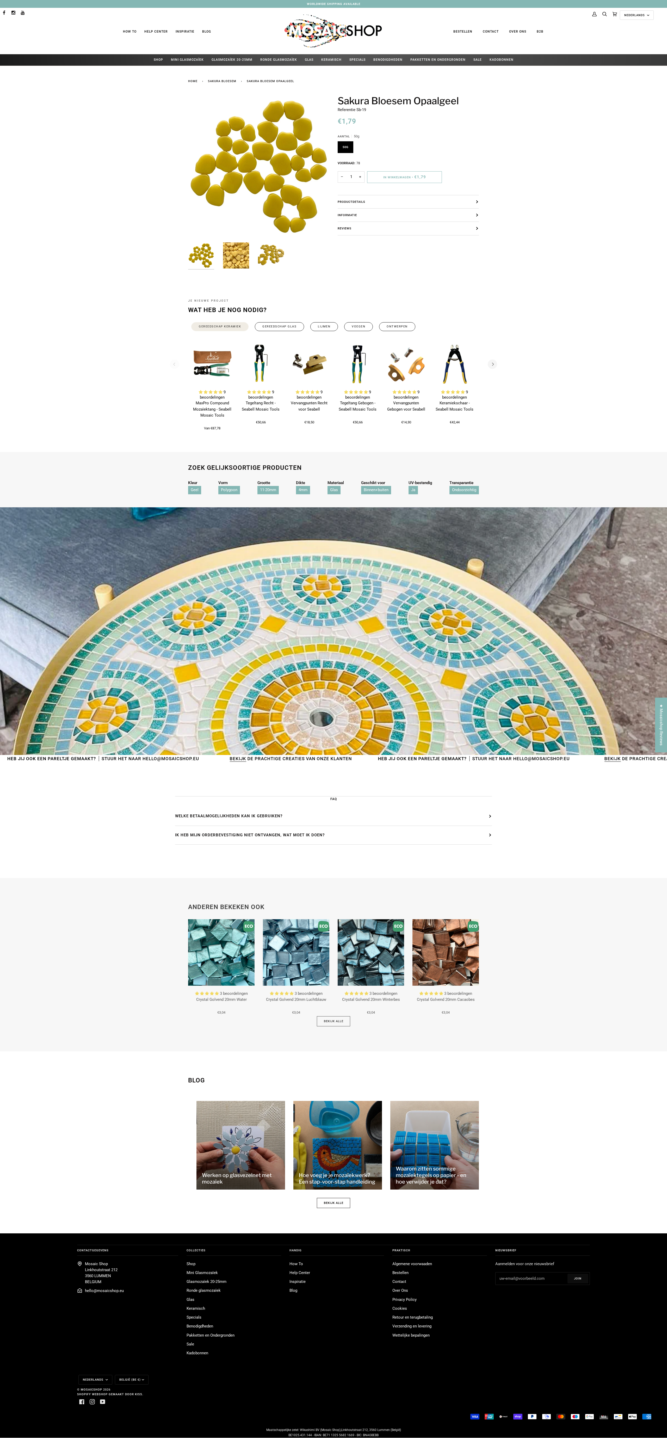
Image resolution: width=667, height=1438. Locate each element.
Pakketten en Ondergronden (210, 1335)
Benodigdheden (200, 1326)
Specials (194, 1317)
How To (130, 31)
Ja (413, 490)
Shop (191, 1264)
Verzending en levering (411, 1326)
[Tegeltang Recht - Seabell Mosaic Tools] (261, 364)
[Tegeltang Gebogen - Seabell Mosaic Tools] (358, 364)
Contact (491, 31)
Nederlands (635, 15)
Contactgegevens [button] (93, 1250)
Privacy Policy (404, 1299)
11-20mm (268, 490)
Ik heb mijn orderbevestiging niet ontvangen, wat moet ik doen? (250, 835)
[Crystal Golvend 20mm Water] (221, 952)
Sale (190, 1344)
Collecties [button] (196, 1250)
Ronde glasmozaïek (204, 1290)
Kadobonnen (197, 1353)
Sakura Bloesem (222, 81)
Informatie (347, 215)
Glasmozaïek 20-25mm (206, 1281)
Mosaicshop (91, 1389)
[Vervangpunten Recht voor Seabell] (309, 364)
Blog (206, 31)
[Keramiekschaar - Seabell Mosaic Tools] (455, 364)
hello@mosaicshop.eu (104, 1291)
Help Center (156, 31)
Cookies (399, 1308)
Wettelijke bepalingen (411, 1335)
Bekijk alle (333, 1021)
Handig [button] (295, 1250)
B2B (540, 31)
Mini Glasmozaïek (202, 1273)
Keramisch (196, 1308)
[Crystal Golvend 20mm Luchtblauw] (296, 952)
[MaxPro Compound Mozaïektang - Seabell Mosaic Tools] (212, 364)
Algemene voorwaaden (412, 1264)
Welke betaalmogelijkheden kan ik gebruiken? (228, 816)
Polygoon (229, 490)
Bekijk (113, 758)
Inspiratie (185, 31)
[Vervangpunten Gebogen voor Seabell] (406, 364)
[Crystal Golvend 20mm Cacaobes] (445, 952)
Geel (195, 490)
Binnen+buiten (376, 490)
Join (578, 1278)
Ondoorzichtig (464, 490)
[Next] (492, 364)
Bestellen (462, 31)
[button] (211, 392)
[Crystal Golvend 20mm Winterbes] (371, 952)
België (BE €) (130, 1379)
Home (192, 81)
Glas (334, 490)
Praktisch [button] (401, 1250)
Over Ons (517, 31)
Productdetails (351, 202)
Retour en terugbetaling (412, 1317)
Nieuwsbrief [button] (505, 1250)
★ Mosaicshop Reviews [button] (661, 725)
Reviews (344, 228)
